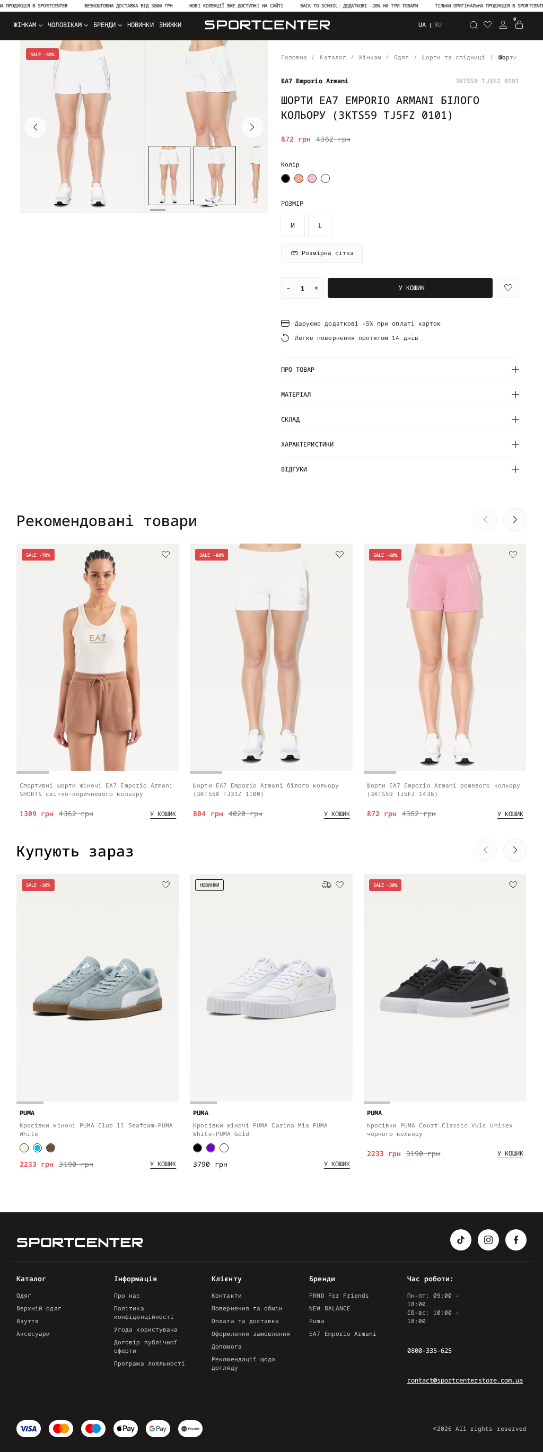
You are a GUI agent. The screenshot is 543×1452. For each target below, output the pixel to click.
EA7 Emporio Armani (342, 1333)
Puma (316, 1321)
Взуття (27, 1321)
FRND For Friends (339, 1295)
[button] (35, 127)
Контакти (226, 1295)
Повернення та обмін (247, 1308)
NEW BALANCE (330, 1308)
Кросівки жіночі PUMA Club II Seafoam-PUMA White (96, 1129)
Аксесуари (33, 1333)
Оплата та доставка (245, 1321)
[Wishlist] (508, 288)
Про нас (127, 1295)
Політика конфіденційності (144, 1312)
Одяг (23, 1295)
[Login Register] (503, 25)
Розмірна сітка (328, 253)
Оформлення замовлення (251, 1333)
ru (438, 25)
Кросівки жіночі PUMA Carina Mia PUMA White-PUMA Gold (260, 1129)
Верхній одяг (39, 1308)
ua (422, 24)
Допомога (226, 1346)
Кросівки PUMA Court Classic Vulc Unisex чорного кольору (440, 1129)
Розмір (292, 203)
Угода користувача (146, 1329)
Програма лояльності (149, 1363)
